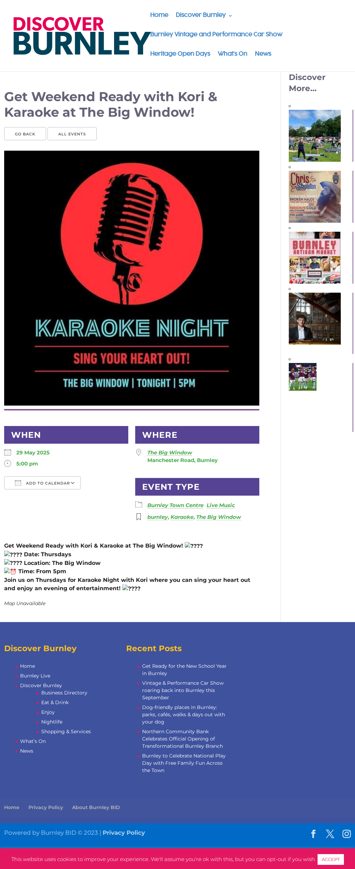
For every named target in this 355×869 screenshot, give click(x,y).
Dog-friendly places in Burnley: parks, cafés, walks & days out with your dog (183, 714)
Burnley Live (35, 676)
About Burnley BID (96, 807)
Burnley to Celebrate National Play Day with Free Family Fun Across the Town (184, 763)
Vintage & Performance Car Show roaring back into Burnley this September (183, 690)
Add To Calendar (47, 483)
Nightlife (51, 722)
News (263, 54)
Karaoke (182, 517)
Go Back (25, 134)
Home (159, 15)
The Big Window (169, 452)
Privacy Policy (45, 807)
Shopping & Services (66, 731)
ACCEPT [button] (331, 859)
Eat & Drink (55, 702)
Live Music (221, 505)
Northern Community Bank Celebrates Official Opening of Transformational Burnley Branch (182, 738)
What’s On (232, 54)
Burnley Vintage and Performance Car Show (216, 35)
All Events (72, 134)
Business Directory (64, 693)
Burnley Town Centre (175, 505)
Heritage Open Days (180, 54)
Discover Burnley (201, 15)
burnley (157, 517)
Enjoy (48, 712)
